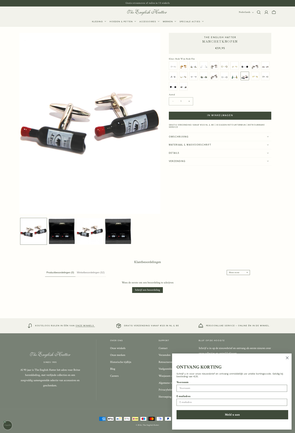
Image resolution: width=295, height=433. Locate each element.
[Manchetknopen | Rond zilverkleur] (174, 65)
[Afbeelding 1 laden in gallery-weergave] (33, 231)
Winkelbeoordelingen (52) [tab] (91, 272)
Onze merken (117, 355)
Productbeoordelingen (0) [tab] (60, 272)
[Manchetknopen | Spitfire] (174, 75)
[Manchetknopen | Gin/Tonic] (235, 75)
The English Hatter (151, 425)
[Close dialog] (287, 358)
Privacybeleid (166, 390)
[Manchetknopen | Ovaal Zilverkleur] (215, 65)
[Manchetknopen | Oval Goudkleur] (184, 65)
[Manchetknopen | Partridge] (184, 75)
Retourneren (166, 362)
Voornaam (182, 382)
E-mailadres (184, 396)
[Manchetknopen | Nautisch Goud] (256, 75)
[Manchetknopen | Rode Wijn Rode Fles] (246, 75)
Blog (112, 369)
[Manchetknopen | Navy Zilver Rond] (174, 86)
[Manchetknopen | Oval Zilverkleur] (215, 75)
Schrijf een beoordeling (147, 290)
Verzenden (165, 355)
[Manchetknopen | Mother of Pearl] (235, 65)
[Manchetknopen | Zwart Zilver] (246, 65)
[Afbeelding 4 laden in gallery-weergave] (118, 231)
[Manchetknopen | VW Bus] (205, 75)
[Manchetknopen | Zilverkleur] (256, 65)
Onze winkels (117, 348)
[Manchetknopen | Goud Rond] (225, 65)
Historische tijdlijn (120, 362)
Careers (114, 376)
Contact (163, 348)
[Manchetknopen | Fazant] (194, 65)
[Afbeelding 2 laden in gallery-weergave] (61, 231)
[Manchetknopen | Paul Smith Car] (266, 65)
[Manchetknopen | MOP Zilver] (225, 75)
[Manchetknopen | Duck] (184, 86)
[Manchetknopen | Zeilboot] (205, 65)
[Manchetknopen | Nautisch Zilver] (266, 75)
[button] (99, 21)
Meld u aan (232, 415)
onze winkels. (85, 326)
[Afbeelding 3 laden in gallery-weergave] (90, 231)
